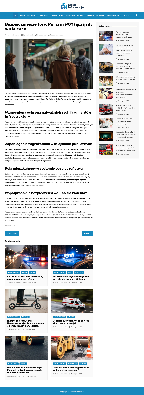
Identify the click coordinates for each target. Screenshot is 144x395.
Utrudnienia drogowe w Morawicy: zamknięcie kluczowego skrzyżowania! (125, 66)
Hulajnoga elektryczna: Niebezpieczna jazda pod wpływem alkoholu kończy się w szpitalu (25, 323)
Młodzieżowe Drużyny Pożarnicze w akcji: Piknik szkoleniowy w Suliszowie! (125, 147)
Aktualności (31, 15)
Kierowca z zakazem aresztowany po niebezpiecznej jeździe (25, 277)
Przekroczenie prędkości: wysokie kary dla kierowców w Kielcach (71, 277)
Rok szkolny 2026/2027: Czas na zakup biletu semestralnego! (125, 121)
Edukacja (71, 317)
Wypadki (32, 272)
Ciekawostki (43, 15)
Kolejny (86, 233)
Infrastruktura (53, 35)
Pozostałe (100, 15)
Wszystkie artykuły (114, 15)
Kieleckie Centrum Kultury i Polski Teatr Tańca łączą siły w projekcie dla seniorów (126, 134)
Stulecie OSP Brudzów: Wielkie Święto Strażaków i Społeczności (125, 108)
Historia (80, 15)
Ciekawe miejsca (57, 15)
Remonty (23, 363)
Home (22, 15)
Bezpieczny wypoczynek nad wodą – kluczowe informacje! (72, 322)
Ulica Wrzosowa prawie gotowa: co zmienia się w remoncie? (71, 368)
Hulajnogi (25, 317)
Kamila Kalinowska (13, 35)
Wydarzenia (70, 15)
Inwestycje (90, 15)
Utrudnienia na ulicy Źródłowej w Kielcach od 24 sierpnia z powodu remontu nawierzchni (24, 370)
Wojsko (61, 35)
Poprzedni (13, 233)
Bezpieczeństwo (42, 35)
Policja (24, 272)
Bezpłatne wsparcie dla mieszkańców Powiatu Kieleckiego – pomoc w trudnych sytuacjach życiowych (124, 50)
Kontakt (127, 15)
